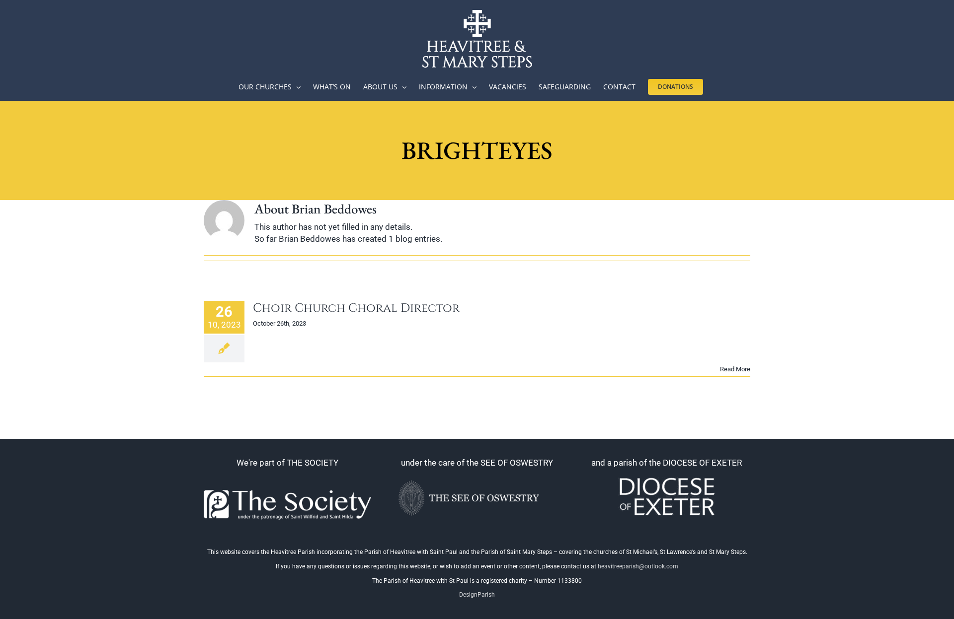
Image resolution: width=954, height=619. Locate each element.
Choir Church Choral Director (356, 308)
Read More (735, 369)
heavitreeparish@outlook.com (638, 566)
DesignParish (477, 594)
